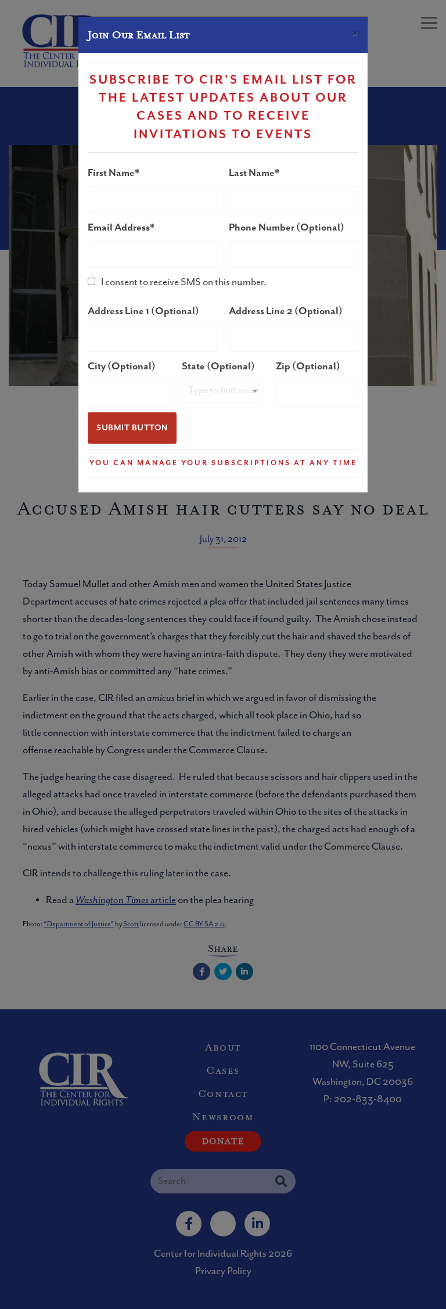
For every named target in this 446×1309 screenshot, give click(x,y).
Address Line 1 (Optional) (143, 311)
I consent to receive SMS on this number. (184, 282)
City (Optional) (122, 366)
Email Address (119, 227)
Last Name (252, 173)
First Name (111, 173)
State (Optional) (218, 366)
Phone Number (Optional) (286, 227)
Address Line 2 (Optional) (286, 311)
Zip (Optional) (308, 366)
